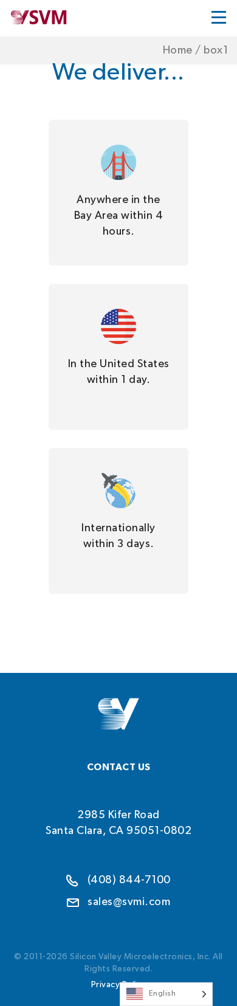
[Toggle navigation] (219, 17)
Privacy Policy (118, 984)
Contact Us (119, 767)
